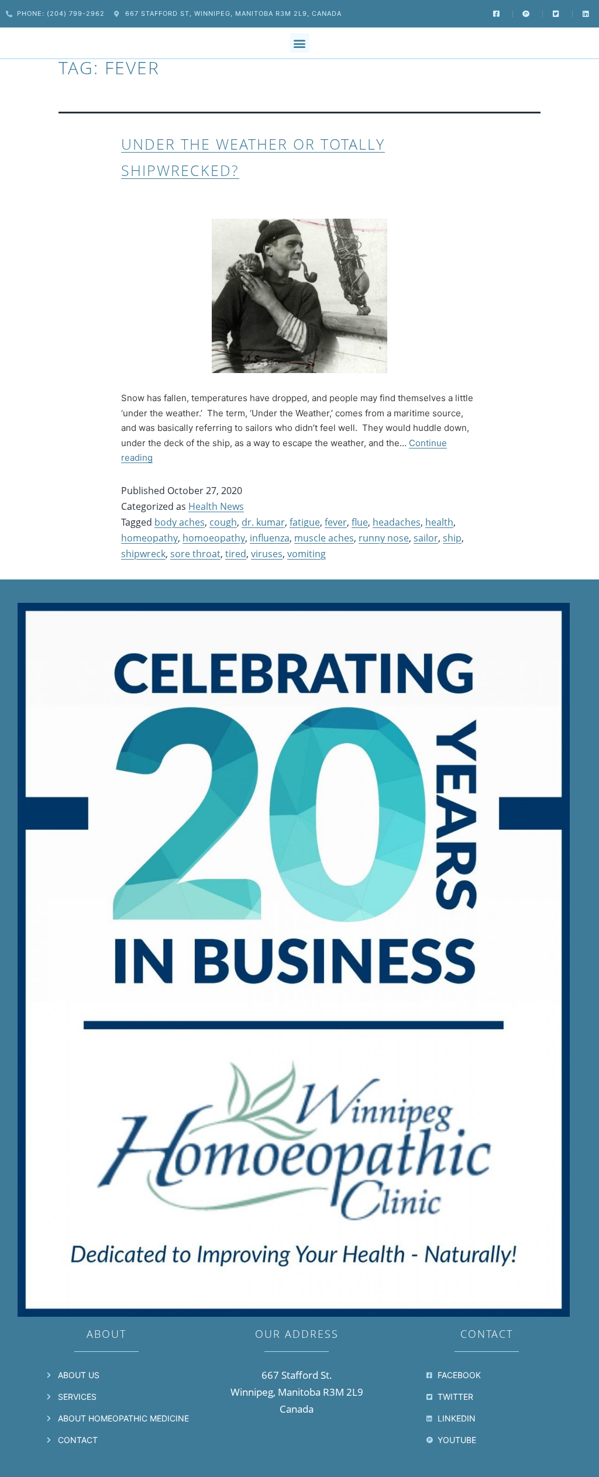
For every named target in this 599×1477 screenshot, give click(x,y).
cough (223, 522)
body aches (179, 522)
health (439, 522)
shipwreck (143, 553)
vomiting (306, 553)
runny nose (384, 538)
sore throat (195, 553)
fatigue (305, 522)
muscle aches (324, 538)
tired (235, 553)
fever (336, 522)
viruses (267, 553)
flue (360, 522)
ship (452, 538)
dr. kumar (263, 522)
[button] (299, 43)
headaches (397, 522)
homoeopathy (214, 538)
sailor (426, 538)
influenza (270, 538)
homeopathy (149, 538)
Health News (216, 506)
